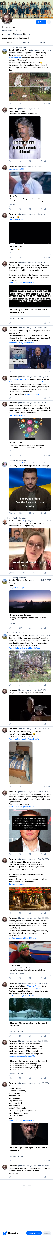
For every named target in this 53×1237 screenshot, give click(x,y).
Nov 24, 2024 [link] (43, 1166)
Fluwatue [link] (13, 108)
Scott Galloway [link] (16, 520)
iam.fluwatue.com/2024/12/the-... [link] (22, 938)
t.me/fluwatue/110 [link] (16, 219)
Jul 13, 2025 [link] (42, 214)
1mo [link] (49, 50)
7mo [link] (39, 166)
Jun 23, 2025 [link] (43, 328)
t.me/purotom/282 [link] (16, 169)
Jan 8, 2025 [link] (45, 635)
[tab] (9, 42)
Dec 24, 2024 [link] (43, 729)
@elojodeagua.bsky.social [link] (38, 50)
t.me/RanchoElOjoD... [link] (18, 588)
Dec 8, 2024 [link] (42, 1041)
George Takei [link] (15, 463)
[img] (26, 9)
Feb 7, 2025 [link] (45, 520)
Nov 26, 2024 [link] (43, 1083)
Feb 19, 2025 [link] (45, 463)
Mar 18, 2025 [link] (43, 403)
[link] (7, 34)
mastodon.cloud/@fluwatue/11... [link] (22, 282)
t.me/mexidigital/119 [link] (17, 415)
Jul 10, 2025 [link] (42, 262)
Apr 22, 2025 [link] (42, 377)
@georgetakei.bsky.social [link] (31, 463)
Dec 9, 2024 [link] (42, 983)
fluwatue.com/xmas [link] (17, 884)
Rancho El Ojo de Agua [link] (19, 50)
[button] (4, 3)
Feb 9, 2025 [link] (45, 580)
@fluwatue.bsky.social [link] (26, 108)
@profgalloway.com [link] (32, 520)
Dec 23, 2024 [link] (43, 918)
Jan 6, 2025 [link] (42, 690)
